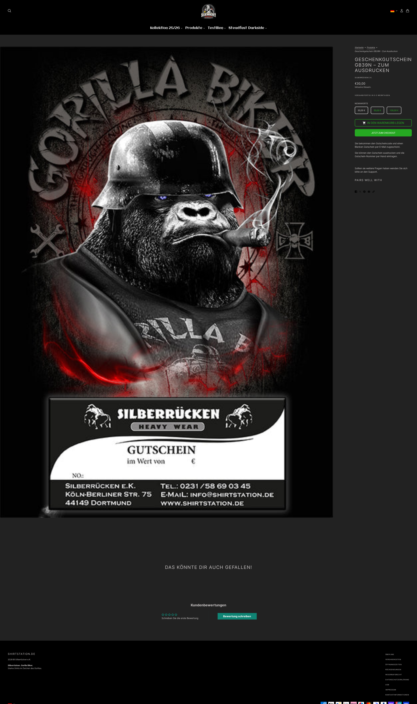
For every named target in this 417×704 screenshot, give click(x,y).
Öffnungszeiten (393, 664)
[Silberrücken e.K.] (208, 11)
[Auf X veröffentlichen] (360, 191)
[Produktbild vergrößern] (166, 282)
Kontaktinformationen (397, 695)
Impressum (390, 690)
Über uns (389, 654)
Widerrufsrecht (393, 675)
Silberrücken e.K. (363, 77)
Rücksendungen (393, 669)
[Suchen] (9, 10)
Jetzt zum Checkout (383, 133)
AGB (387, 685)
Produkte (371, 48)
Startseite (359, 48)
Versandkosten (393, 659)
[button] (373, 191)
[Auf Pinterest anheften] (364, 191)
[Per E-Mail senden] (369, 191)
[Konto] (401, 10)
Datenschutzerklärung (397, 680)
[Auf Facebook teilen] (355, 191)
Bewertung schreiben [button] (237, 616)
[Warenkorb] (407, 10)
